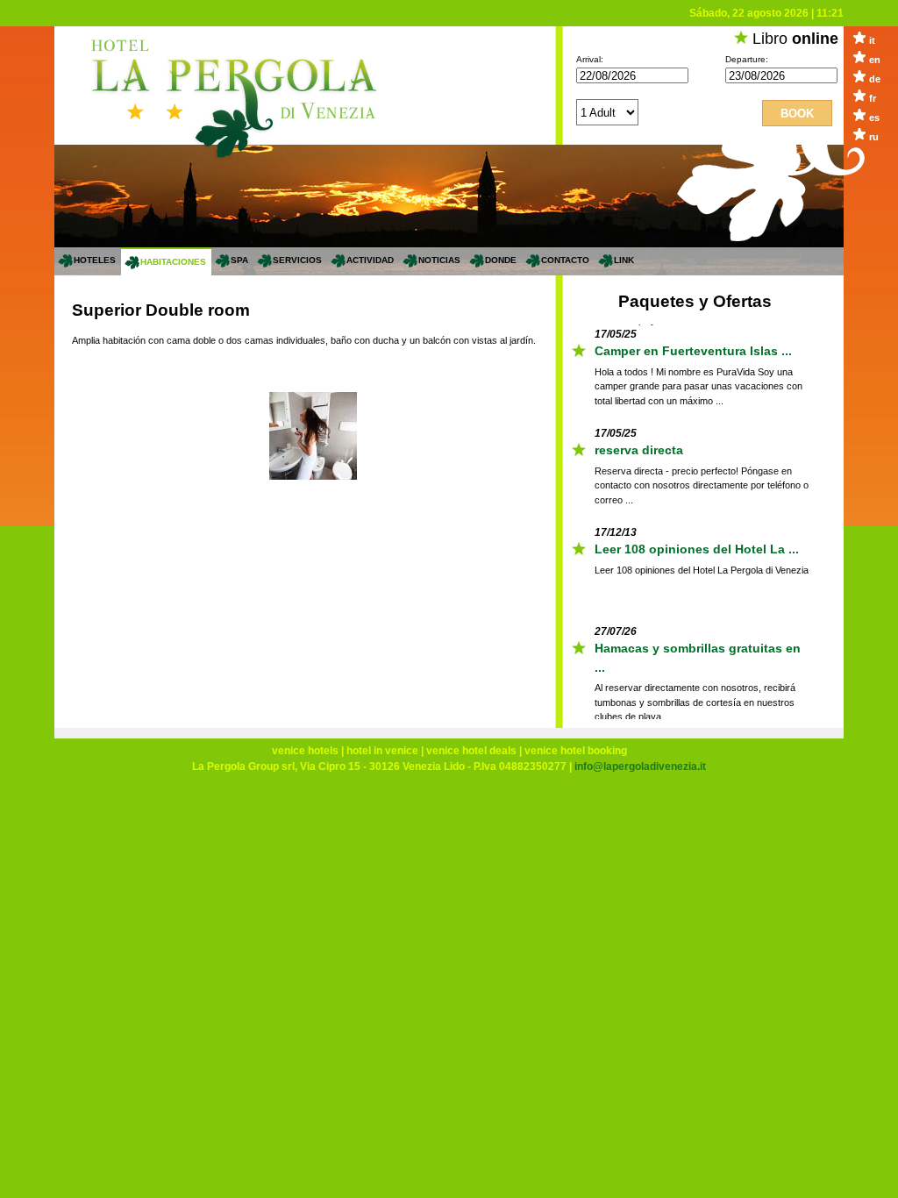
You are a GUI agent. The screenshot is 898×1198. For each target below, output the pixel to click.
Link (624, 260)
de (874, 79)
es (874, 117)
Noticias (439, 260)
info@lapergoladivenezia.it (640, 766)
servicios (297, 260)
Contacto (565, 260)
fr (872, 98)
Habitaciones (173, 262)
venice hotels (305, 751)
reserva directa (639, 448)
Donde (501, 260)
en (874, 59)
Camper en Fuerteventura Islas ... (693, 349)
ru (874, 137)
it (872, 40)
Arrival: (589, 59)
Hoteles (95, 260)
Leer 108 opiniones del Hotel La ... (697, 547)
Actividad (370, 260)
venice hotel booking (575, 751)
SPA (239, 260)
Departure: (746, 59)
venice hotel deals (471, 751)
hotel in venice (382, 751)
